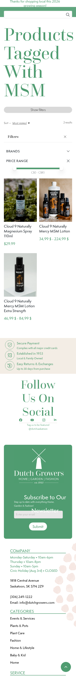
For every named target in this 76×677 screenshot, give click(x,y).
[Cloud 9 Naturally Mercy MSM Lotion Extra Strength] (20, 303)
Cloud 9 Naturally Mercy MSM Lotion (54, 257)
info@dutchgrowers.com (37, 631)
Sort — (7, 152)
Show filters (38, 139)
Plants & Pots (19, 654)
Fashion (15, 669)
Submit (38, 555)
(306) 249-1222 (21, 625)
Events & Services (22, 647)
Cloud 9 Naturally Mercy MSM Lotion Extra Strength (19, 334)
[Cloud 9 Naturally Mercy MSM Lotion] (55, 229)
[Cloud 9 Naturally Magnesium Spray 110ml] (20, 229)
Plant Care (17, 662)
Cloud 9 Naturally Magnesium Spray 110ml (18, 260)
